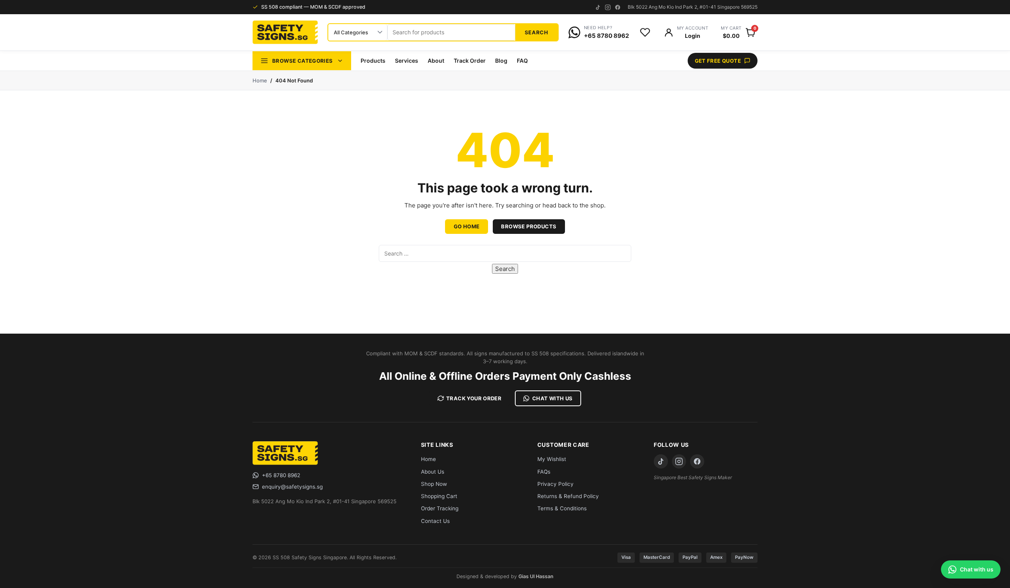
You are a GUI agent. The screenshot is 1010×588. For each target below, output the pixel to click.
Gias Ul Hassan (536, 576)
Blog (501, 60)
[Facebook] (618, 7)
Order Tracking (439, 508)
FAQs (543, 472)
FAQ (522, 60)
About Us (432, 472)
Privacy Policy (555, 484)
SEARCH (536, 32)
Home (259, 80)
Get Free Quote (718, 61)
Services (406, 60)
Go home (467, 226)
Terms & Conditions (562, 508)
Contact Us (435, 521)
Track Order (470, 60)
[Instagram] (608, 7)
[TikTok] (598, 7)
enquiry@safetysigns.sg (292, 486)
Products (373, 60)
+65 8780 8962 (281, 475)
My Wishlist (551, 459)
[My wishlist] (645, 32)
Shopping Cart (439, 496)
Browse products (528, 226)
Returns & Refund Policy (568, 496)
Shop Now (434, 484)
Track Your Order (473, 398)
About (436, 60)
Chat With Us (552, 398)
